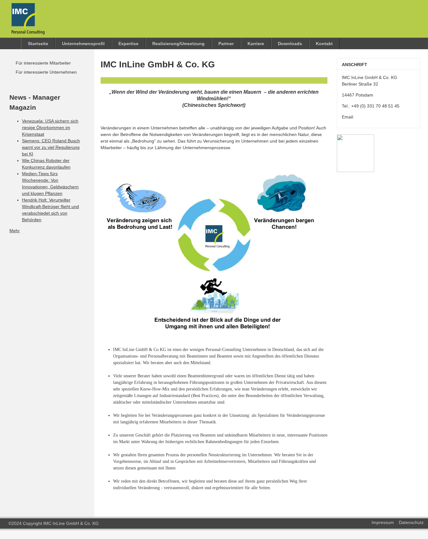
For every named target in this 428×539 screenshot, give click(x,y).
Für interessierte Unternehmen (46, 72)
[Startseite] (24, 29)
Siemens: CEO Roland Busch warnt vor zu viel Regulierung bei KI (51, 147)
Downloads (290, 43)
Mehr (14, 230)
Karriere (256, 43)
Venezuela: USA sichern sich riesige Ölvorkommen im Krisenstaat (50, 127)
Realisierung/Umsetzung (178, 43)
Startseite (38, 43)
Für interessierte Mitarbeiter (43, 62)
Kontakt (324, 43)
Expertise (128, 43)
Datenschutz (411, 522)
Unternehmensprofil (83, 43)
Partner (226, 43)
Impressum (383, 522)
